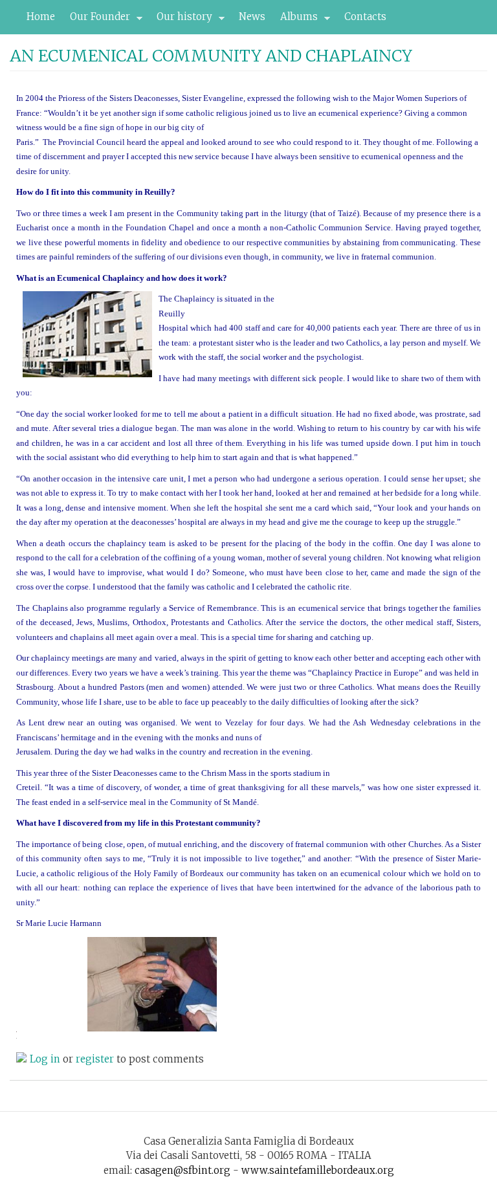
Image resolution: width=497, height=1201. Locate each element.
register (95, 1059)
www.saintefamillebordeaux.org (317, 1170)
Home (41, 16)
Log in (45, 1059)
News (252, 16)
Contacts (365, 16)
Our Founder (96, 20)
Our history (180, 20)
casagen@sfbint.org (182, 1170)
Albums (295, 20)
